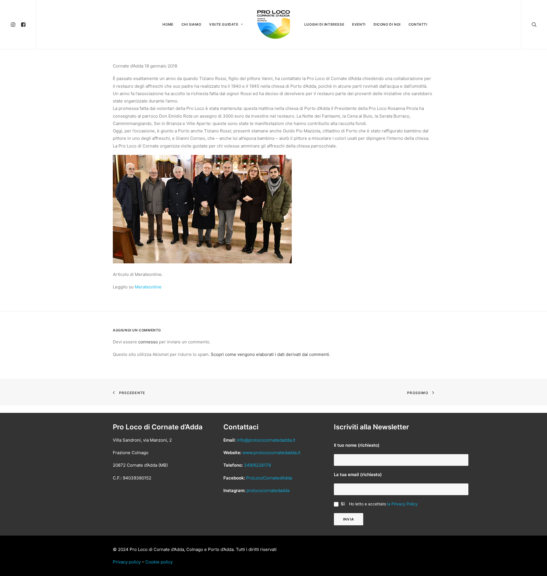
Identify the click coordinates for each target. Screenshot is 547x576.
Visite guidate (223, 24)
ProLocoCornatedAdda (269, 478)
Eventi (359, 24)
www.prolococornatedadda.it (271, 452)
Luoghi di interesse (324, 24)
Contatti (418, 24)
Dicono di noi (387, 24)
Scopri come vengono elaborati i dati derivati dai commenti (270, 354)
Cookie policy (159, 562)
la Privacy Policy (402, 503)
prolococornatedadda (267, 490)
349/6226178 (257, 465)
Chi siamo (191, 24)
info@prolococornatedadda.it (266, 440)
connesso (148, 342)
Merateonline (148, 287)
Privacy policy (127, 562)
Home (167, 24)
